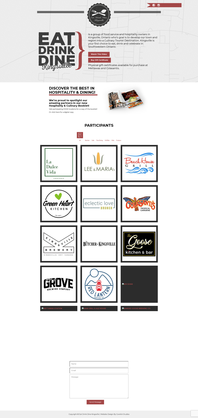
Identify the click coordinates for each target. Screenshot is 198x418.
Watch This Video (99, 54)
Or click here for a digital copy (61, 112)
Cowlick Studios (122, 414)
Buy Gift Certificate (99, 60)
